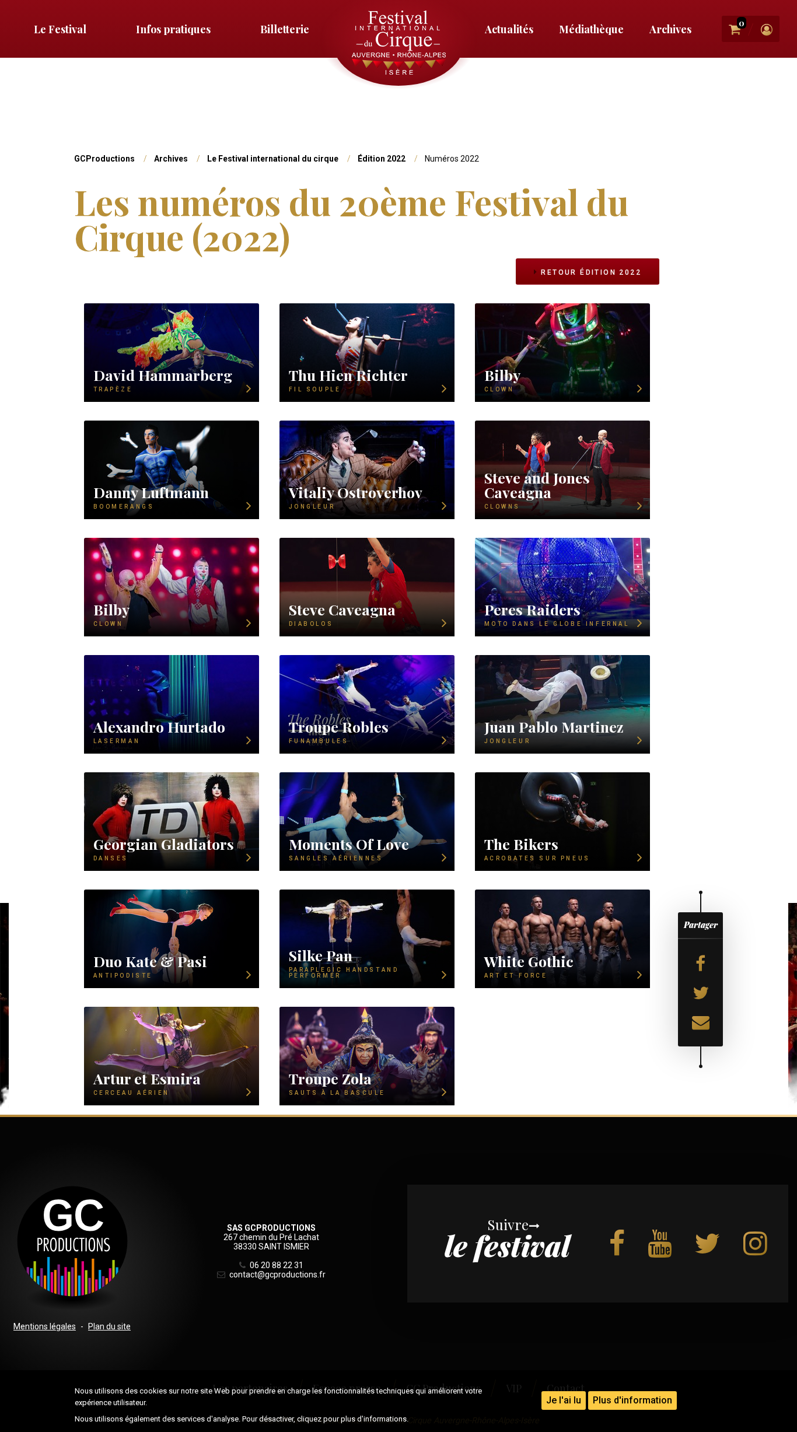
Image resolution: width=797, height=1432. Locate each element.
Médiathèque (591, 29)
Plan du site (109, 1326)
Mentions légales (44, 1326)
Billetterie (284, 29)
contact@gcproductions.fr (277, 1274)
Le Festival (60, 29)
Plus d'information (632, 1400)
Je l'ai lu (563, 1400)
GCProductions (104, 158)
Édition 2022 (382, 158)
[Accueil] (398, 42)
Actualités (509, 29)
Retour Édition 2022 (589, 272)
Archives (670, 29)
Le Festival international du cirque (272, 158)
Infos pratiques (173, 29)
